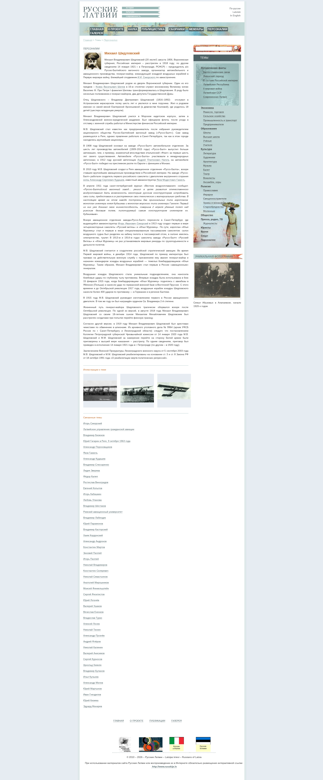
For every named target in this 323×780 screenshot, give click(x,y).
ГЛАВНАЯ (97, 29)
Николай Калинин (93, 647)
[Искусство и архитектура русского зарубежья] (150, 751)
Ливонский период (213, 76)
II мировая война (212, 88)
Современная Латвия (215, 96)
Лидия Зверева (91, 470)
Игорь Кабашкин (92, 494)
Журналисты (210, 223)
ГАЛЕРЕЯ (96, 33)
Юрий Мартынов (92, 688)
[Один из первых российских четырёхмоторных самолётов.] (137, 401)
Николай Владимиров (95, 564)
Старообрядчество (213, 206)
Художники (209, 157)
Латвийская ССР (212, 92)
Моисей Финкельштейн (96, 588)
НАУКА (132, 29)
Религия (206, 186)
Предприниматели (213, 124)
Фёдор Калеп (90, 476)
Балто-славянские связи (216, 72)
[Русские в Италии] (176, 751)
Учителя (207, 145)
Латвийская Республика (216, 84)
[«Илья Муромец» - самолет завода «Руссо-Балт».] (100, 400)
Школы (207, 132)
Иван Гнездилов (92, 694)
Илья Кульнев (90, 676)
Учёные (207, 140)
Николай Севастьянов (95, 576)
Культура (206, 149)
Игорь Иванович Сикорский (133, 223)
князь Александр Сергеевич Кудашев (103, 179)
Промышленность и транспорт (220, 120)
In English (235, 15)
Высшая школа (211, 136)
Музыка (207, 165)
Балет (206, 169)
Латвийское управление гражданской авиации (108, 429)
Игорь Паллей (91, 559)
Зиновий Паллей (92, 553)
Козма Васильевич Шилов (110, 86)
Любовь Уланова (92, 500)
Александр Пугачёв (93, 635)
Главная (87, 40)
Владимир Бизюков (93, 435)
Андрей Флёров (92, 641)
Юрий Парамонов (93, 523)
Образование (209, 128)
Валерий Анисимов (93, 653)
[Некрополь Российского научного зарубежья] (124, 751)
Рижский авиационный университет (102, 511)
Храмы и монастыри (214, 202)
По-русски (235, 8)
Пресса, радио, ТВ (212, 219)
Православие (210, 190)
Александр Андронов (94, 541)
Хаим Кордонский (93, 535)
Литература (209, 153)
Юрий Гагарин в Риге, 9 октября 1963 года (106, 441)
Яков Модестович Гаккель (171, 179)
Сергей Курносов (92, 659)
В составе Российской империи (220, 80)
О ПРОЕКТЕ (116, 29)
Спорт (204, 235)
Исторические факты (213, 68)
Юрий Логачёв (91, 600)
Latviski (237, 12)
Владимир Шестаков (94, 506)
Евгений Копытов (92, 488)
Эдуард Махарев (92, 706)
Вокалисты (209, 178)
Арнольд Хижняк (92, 665)
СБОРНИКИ (177, 29)
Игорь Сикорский (92, 423)
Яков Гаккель (90, 452)
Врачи (204, 231)
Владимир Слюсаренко (96, 464)
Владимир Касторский (95, 529)
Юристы (206, 227)
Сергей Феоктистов (93, 594)
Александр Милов (93, 682)
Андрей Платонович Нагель (153, 159)
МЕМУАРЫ (196, 29)
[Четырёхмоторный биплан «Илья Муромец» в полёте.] (174, 398)
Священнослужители (214, 198)
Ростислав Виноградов (95, 482)
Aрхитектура (210, 161)
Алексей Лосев (91, 623)
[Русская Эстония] (203, 751)
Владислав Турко (92, 617)
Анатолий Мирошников (96, 582)
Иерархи (208, 194)
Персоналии (110, 40)
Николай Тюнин (92, 629)
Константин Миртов (94, 547)
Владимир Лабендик (94, 517)
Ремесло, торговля (213, 112)
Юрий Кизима (90, 700)
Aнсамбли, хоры (212, 182)
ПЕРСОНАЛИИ (217, 29)
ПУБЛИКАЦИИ (157, 720)
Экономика (207, 107)
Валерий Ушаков (92, 606)
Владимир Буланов (93, 671)
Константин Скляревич (95, 570)
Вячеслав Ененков (93, 612)
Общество (207, 215)
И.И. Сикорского (147, 77)
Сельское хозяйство (214, 116)
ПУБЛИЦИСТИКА (153, 29)
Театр (206, 173)
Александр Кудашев (94, 458)
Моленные (209, 211)
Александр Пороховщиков (97, 447)
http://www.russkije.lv (164, 766)
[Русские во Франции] (189, 751)
